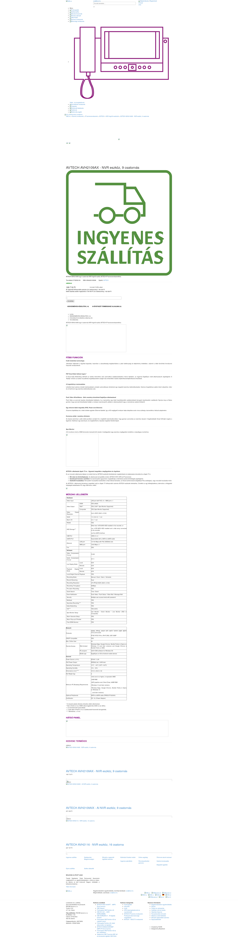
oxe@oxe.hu (97, 1)
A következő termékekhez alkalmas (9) (106, 306)
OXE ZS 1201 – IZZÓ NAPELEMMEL (103, 913)
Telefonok (74, 110)
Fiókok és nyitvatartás (157, 908)
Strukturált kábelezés (77, 108)
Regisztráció (153, 1)
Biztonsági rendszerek (77, 21)
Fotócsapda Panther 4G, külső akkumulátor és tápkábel (106, 924)
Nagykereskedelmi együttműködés (161, 904)
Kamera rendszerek (77, 19)
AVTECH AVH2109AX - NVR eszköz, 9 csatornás (134, 116)
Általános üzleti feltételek (158, 916)
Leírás (71, 314)
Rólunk (153, 906)
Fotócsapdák (75, 10)
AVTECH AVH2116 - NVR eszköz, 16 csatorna (95, 844)
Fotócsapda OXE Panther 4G (105, 910)
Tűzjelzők (74, 106)
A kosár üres (141, 4)
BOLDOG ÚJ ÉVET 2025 (74, 875)
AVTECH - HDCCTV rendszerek (133, 919)
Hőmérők (127, 906)
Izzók (125, 908)
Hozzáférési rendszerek (78, 104)
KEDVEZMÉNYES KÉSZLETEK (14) (78, 306)
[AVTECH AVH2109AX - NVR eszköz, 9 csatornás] (119, 139)
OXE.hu (68, 116)
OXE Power (74, 17)
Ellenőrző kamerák (76, 14)
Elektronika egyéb (76, 112)
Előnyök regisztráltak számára (160, 917)
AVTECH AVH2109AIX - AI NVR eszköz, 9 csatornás (98, 808)
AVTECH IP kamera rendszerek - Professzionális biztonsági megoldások (133, 915)
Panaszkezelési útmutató (158, 914)
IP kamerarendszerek (91, 116)
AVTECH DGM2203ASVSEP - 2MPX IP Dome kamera (105, 928)
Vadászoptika (75, 12)
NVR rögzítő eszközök (112, 116)
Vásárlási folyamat (156, 912)
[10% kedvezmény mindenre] (119, 114)
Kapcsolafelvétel (156, 919)
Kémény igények (76, 16)
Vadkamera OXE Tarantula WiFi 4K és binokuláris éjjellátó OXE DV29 (107, 935)
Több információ (71, 887)
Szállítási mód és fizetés (158, 910)
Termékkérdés (74, 320)
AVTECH (101, 116)
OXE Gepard (100, 908)
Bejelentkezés (144, 1)
